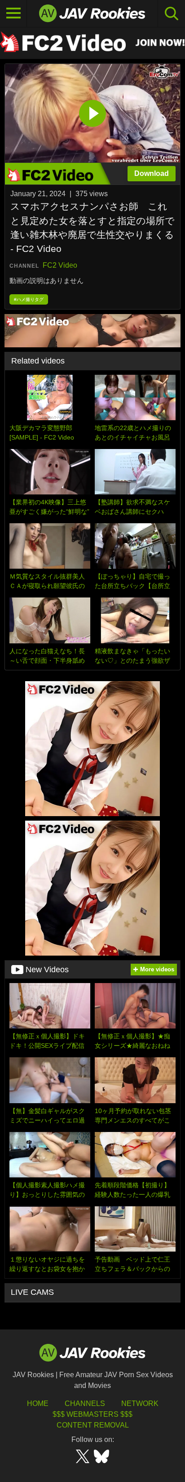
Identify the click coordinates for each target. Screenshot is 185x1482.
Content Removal (93, 1425)
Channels (85, 1403)
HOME (37, 1403)
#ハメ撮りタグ (29, 299)
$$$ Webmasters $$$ (92, 1414)
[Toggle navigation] (13, 13)
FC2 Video (60, 265)
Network (140, 1403)
